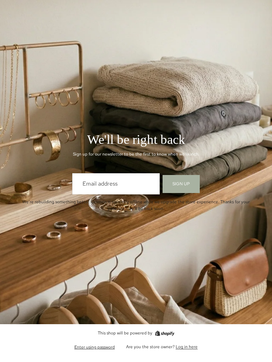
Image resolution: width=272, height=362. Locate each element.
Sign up (181, 184)
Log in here (187, 347)
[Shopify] (164, 333)
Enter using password (94, 347)
